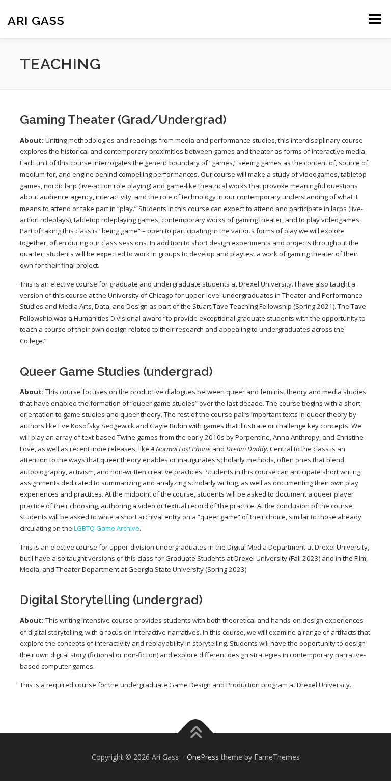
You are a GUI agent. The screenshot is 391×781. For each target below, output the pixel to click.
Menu (374, 18)
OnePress (203, 757)
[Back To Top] (196, 733)
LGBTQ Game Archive (106, 528)
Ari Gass (36, 20)
